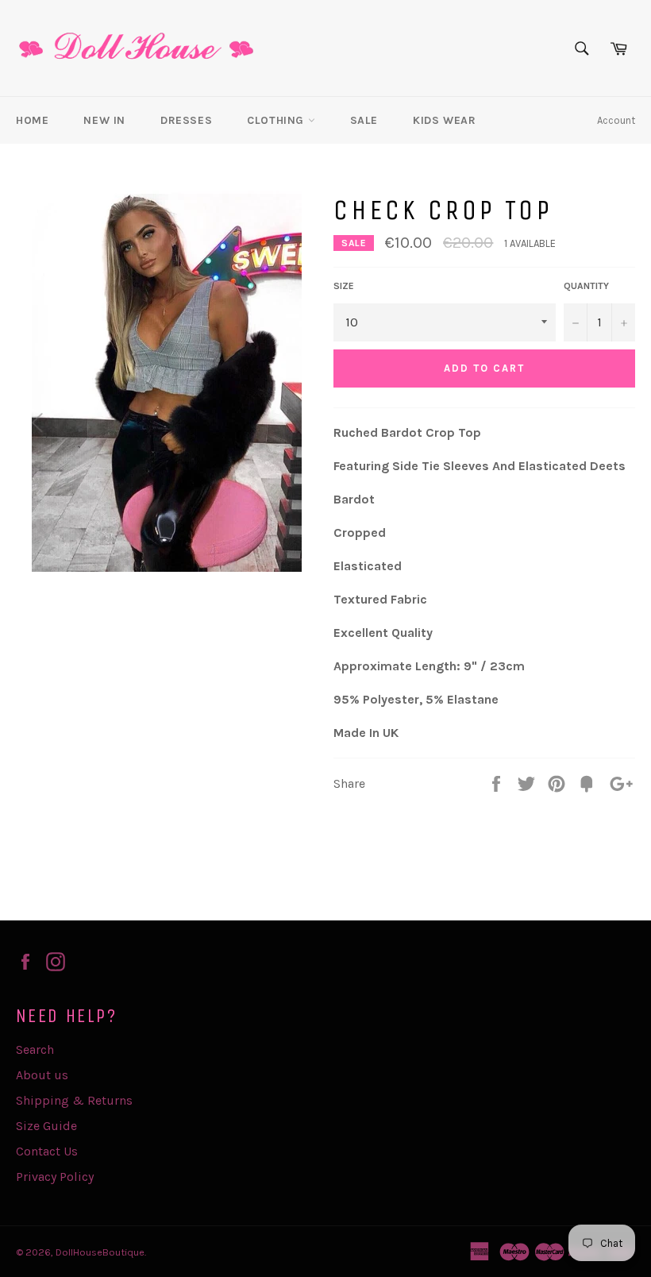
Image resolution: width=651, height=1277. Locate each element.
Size (343, 285)
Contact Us (47, 1151)
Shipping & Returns (74, 1100)
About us (42, 1074)
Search (35, 1049)
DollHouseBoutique (100, 1252)
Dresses (186, 120)
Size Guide (46, 1125)
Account (616, 120)
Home (32, 120)
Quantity (586, 285)
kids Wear (444, 120)
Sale (364, 120)
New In (104, 120)
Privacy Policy (55, 1176)
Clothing (277, 120)
